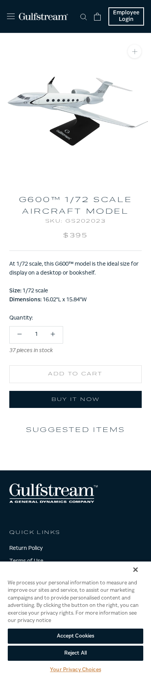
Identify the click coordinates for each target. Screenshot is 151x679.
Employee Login (126, 16)
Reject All (75, 653)
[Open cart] (97, 17)
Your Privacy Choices (75, 669)
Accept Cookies (75, 636)
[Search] (83, 16)
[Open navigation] (11, 16)
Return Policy (26, 548)
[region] (75, 620)
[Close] (135, 569)
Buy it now (75, 399)
